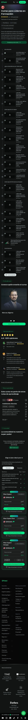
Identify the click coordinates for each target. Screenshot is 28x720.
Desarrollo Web (5, 588)
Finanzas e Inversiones (4, 651)
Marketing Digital (6, 595)
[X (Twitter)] (21, 718)
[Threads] (25, 718)
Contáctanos (19, 621)
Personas (8, 468)
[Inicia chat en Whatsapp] (23, 713)
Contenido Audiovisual (5, 621)
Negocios (4, 636)
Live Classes (19, 591)
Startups (4, 655)
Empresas (19, 468)
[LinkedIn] (10, 718)
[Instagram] (6, 718)
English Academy (6, 591)
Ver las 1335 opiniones (6, 382)
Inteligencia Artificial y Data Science (5, 600)
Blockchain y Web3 (5, 641)
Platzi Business (19, 588)
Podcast (18, 603)
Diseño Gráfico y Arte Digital (6, 629)
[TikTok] (14, 718)
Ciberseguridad (6, 605)
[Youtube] (3, 718)
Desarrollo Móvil (6, 625)
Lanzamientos (19, 593)
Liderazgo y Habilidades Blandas (5, 610)
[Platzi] (4, 2)
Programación (5, 633)
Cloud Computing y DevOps (6, 659)
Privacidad (18, 632)
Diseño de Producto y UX (5, 616)
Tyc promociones (20, 634)
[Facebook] (18, 718)
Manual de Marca (20, 610)
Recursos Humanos (4, 646)
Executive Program (20, 596)
